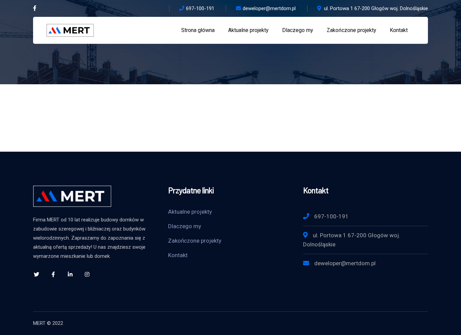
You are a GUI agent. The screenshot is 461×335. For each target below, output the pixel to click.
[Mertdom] (70, 30)
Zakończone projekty (194, 240)
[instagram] (87, 274)
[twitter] (36, 274)
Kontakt (178, 255)
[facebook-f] (53, 274)
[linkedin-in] (70, 274)
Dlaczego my (184, 226)
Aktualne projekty (190, 211)
